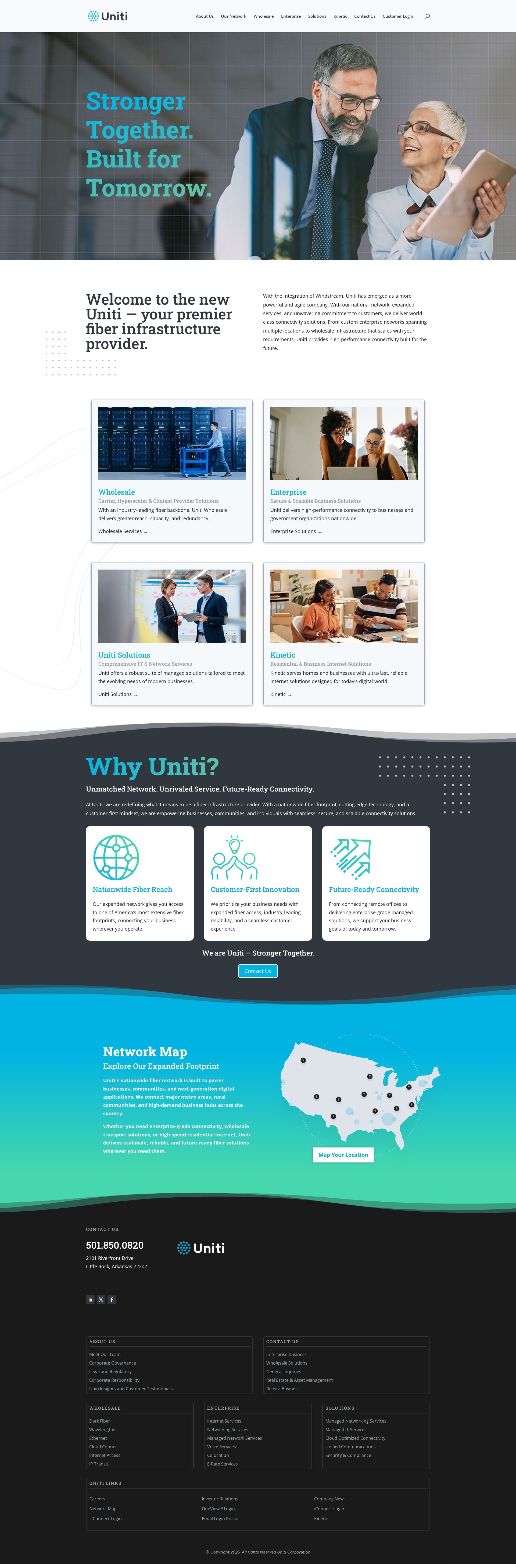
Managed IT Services (346, 1429)
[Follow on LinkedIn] (90, 1299)
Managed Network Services (234, 1438)
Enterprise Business (286, 1354)
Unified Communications (350, 1447)
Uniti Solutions (124, 654)
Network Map (103, 1509)
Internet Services (224, 1421)
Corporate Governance (112, 1363)
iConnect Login (329, 1509)
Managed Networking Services (355, 1421)
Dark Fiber (99, 1421)
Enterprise (291, 16)
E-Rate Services (222, 1464)
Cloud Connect (104, 1447)
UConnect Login (105, 1519)
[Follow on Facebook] (112, 1299)
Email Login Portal (220, 1519)
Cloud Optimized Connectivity (355, 1438)
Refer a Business (283, 1389)
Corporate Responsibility (114, 1380)
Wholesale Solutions (286, 1363)
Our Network (233, 16)
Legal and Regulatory (110, 1372)
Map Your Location (343, 1154)
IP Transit (98, 1464)
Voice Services (221, 1447)
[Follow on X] (101, 1299)
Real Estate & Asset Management (299, 1380)
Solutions (317, 16)
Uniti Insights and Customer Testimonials (131, 1389)
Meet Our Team (105, 1354)
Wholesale (264, 16)
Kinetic (340, 16)
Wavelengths (102, 1429)
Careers (97, 1499)
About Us (205, 16)
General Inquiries (283, 1372)
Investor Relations (220, 1499)
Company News (330, 1499)
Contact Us (364, 16)
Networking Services (227, 1429)
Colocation (218, 1455)
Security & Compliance (348, 1455)
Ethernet (98, 1438)
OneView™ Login (218, 1509)
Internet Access (104, 1455)
